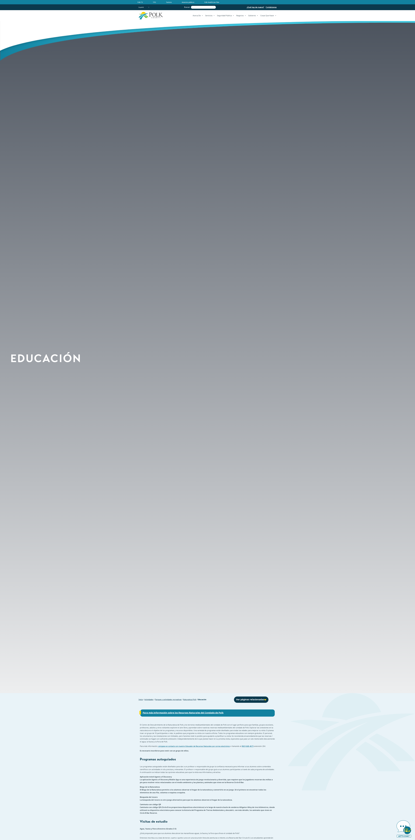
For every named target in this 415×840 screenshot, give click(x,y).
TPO (154, 2)
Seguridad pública (224, 15)
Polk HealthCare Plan (211, 2)
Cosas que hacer (267, 15)
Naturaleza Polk (189, 699)
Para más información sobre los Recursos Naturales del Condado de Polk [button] (183, 712)
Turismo (169, 2)
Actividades (148, 699)
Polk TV (140, 2)
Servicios (208, 15)
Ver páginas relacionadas (250, 699)
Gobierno (252, 15)
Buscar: (187, 7)
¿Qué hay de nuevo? (255, 7)
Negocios (240, 15)
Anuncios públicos (188, 2)
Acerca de (197, 15)
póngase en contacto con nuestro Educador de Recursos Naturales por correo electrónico (194, 746)
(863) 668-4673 (248, 746)
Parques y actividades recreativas (168, 699)
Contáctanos (271, 7)
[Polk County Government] (150, 16)
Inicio (141, 699)
